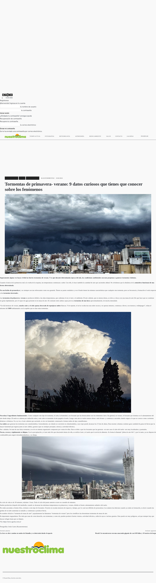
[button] (150, 135)
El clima (22, 178)
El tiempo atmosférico (32, 178)
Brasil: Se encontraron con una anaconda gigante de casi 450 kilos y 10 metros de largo (125, 533)
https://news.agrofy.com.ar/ (12, 522)
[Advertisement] (78, 156)
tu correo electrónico (28, 125)
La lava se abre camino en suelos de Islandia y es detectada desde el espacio (26, 533)
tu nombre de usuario (28, 107)
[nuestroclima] (78, 94)
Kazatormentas (48, 178)
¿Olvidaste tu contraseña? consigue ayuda (16, 116)
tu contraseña (26, 110)
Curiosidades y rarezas (11, 178)
